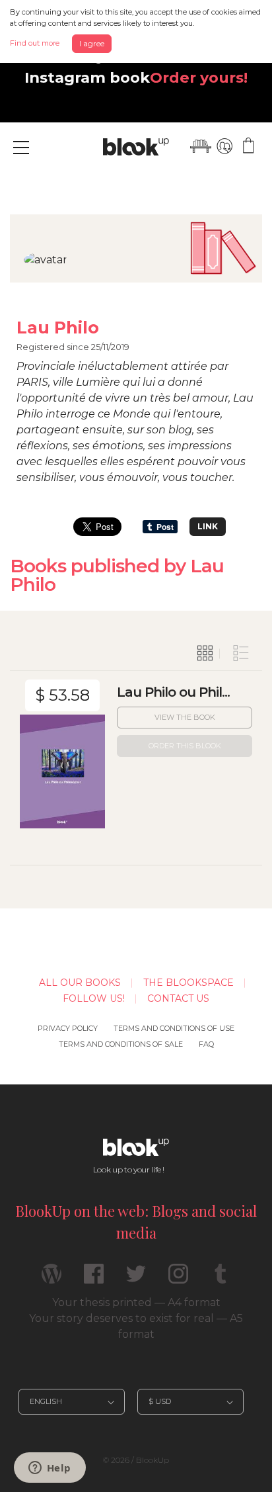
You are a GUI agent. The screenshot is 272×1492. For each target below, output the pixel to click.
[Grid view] (205, 653)
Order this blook (185, 745)
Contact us (178, 998)
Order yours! (199, 77)
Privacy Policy (68, 1028)
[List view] (240, 653)
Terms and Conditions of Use (174, 1028)
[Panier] (248, 146)
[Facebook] (94, 1279)
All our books (80, 982)
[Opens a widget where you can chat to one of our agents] (49, 1468)
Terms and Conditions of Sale (121, 1044)
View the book (184, 717)
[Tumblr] (220, 1279)
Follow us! (94, 998)
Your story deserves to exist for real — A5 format (136, 1326)
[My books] (200, 146)
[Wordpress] (51, 1279)
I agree (91, 43)
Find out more (34, 43)
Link (207, 526)
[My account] (224, 146)
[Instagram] (178, 1279)
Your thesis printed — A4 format (136, 1302)
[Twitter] (136, 1279)
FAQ (206, 1044)
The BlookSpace (188, 982)
